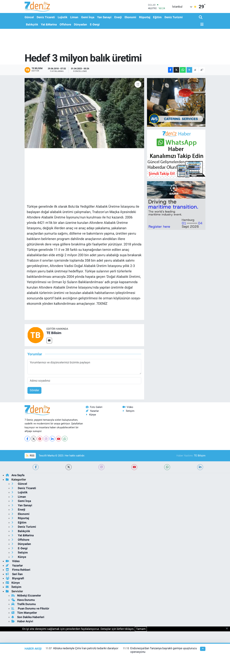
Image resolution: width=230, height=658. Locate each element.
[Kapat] (228, 628)
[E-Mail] (49, 340)
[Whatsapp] (65, 438)
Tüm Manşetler (27, 612)
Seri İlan (17, 574)
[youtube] (134, 467)
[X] (33, 438)
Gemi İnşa (87, 17)
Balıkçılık (32, 24)
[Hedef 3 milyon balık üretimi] (84, 113)
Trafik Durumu (26, 604)
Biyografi (17, 578)
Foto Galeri (96, 407)
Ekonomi (130, 17)
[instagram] (101, 467)
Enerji (118, 17)
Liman (74, 17)
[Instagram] (46, 438)
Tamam (141, 629)
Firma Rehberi (20, 569)
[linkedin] (200, 467)
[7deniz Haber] (37, 6)
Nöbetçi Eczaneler (29, 595)
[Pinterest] (40, 438)
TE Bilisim (53, 333)
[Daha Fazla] (189, 70)
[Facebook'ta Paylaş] (170, 70)
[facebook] (36, 467)
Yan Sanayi (104, 17)
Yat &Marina (49, 24)
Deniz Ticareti (46, 17)
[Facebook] (27, 438)
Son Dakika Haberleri (30, 617)
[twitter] (69, 467)
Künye (92, 414)
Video (130, 407)
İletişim (130, 410)
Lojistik (62, 17)
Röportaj (144, 17)
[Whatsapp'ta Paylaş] (183, 70)
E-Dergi (95, 24)
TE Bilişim (199, 455)
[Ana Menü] (201, 24)
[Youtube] (58, 438)
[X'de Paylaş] (176, 70)
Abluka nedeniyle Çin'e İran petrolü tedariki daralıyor (85, 648)
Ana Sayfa (17, 475)
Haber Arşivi (25, 621)
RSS (31, 455)
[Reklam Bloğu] (176, 102)
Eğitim (157, 17)
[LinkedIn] (52, 438)
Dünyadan (80, 24)
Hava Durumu (26, 600)
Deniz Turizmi (174, 17)
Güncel (29, 17)
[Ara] (201, 17)
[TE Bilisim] (35, 335)
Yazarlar (94, 410)
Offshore (65, 24)
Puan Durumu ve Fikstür (33, 608)
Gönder (34, 390)
